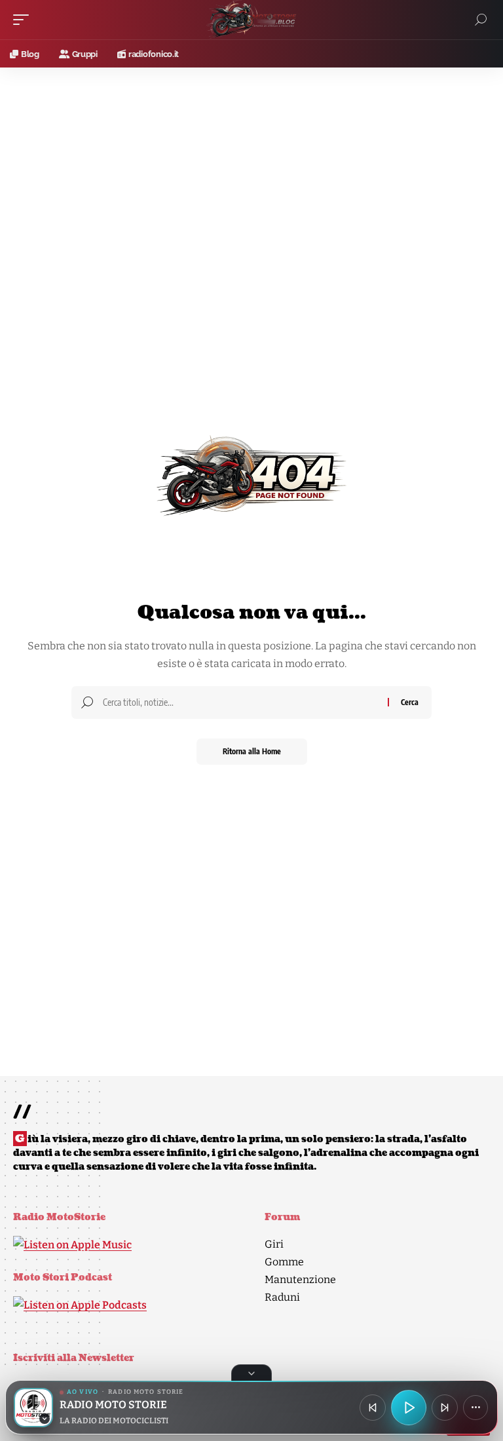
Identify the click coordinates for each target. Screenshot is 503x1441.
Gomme (284, 1262)
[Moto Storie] (251, 19)
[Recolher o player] (251, 1372)
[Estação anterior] (373, 1407)
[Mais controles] (475, 1407)
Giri (274, 1244)
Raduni (282, 1297)
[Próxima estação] (445, 1407)
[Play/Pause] (408, 1407)
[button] (24, 19)
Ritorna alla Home (252, 751)
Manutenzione (300, 1279)
